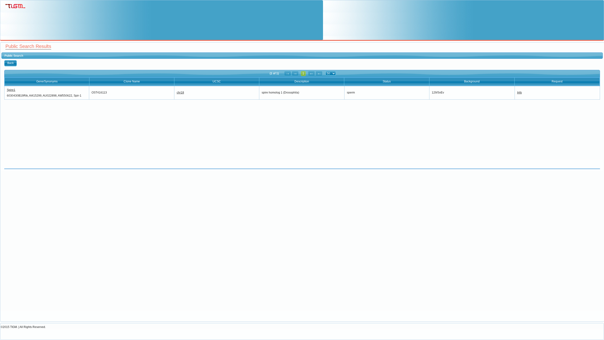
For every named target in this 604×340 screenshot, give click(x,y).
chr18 (180, 92)
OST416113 (99, 92)
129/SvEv (438, 92)
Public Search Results (28, 46)
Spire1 (11, 90)
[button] (10, 63)
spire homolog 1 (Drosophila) (280, 92)
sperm (351, 92)
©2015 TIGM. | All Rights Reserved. (23, 327)
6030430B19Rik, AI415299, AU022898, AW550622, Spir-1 (44, 95)
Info (519, 92)
